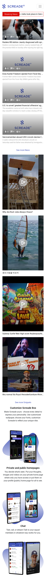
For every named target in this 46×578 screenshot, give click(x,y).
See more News (23, 150)
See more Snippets (23, 402)
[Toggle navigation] (40, 6)
